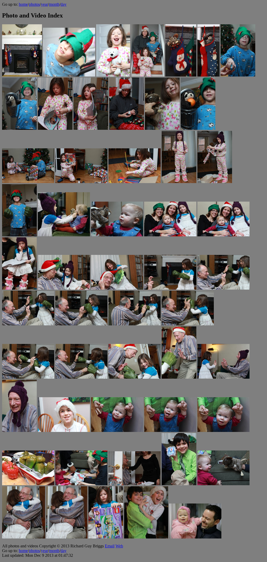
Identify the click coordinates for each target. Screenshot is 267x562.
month (54, 4)
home (23, 4)
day (63, 4)
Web (119, 546)
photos (34, 4)
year (44, 4)
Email (109, 546)
